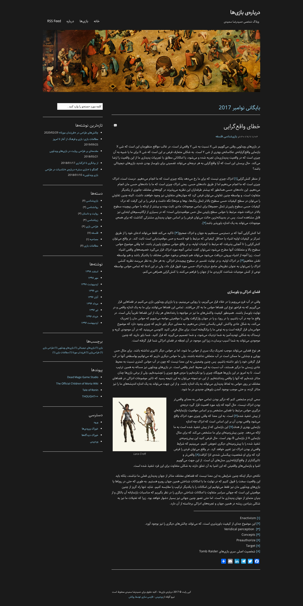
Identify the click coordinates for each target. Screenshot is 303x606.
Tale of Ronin (90, 390)
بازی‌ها (84, 21)
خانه (97, 21)
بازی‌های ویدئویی (64, 348)
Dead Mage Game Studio (82, 377)
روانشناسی (92, 207)
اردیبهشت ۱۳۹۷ (89, 284)
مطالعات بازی (91, 245)
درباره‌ (70, 21)
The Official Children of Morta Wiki (77, 383)
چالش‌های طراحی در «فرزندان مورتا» (78, 132)
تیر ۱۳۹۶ (93, 310)
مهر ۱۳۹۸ (93, 278)
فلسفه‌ (219, 136)
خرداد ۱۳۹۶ (92, 316)
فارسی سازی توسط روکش (141, 597)
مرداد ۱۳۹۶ (92, 303)
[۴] (242, 260)
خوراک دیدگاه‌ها (90, 435)
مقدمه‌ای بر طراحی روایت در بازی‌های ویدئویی (73, 151)
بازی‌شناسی (230, 136)
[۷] (231, 427)
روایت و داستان (90, 213)
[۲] (204, 223)
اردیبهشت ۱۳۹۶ (89, 323)
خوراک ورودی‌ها (90, 428)
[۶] (236, 416)
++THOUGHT (90, 396)
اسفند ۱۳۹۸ (92, 271)
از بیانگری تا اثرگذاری (87, 163)
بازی (99, 348)
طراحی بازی (92, 226)
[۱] (236, 178)
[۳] (177, 233)
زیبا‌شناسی (92, 220)
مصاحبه (94, 239)
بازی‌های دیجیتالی (84, 348)
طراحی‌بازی (92, 353)
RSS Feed (54, 21)
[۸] (197, 454)
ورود (96, 422)
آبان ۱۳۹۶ (93, 297)
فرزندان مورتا (77, 353)
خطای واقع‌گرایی (242, 126)
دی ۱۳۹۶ (93, 290)
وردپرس (94, 441)
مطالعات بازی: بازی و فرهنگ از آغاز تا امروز (75, 139)
